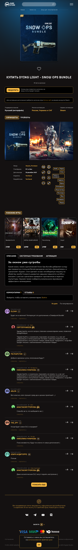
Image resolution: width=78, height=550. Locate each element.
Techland (29, 176)
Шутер (62, 183)
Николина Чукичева (26, 370)
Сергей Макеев (24, 327)
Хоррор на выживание (56, 176)
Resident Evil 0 (10, 240)
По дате (54, 304)
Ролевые (34, 166)
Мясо (62, 196)
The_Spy (14, 423)
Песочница (61, 193)
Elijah (14, 311)
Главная (23, 9)
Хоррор (62, 168)
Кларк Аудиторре (19, 454)
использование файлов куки (40, 540)
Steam (63, 110)
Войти (44, 298)
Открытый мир (60, 190)
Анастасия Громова (26, 407)
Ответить (14, 319)
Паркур (62, 202)
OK (39, 545)
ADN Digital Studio (66, 545)
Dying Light (47, 100)
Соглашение (9, 539)
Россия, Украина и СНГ (42, 110)
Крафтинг (61, 180)
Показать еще (39, 485)
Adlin (13, 391)
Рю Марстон (17, 354)
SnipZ (62, 240)
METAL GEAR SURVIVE (31, 240)
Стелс (62, 172)
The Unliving (46, 240)
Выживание (60, 199)
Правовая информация (65, 539)
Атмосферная (60, 186)
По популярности (66, 304)
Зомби (55, 168)
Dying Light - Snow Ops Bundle (49, 9)
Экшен (28, 166)
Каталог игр (33, 9)
